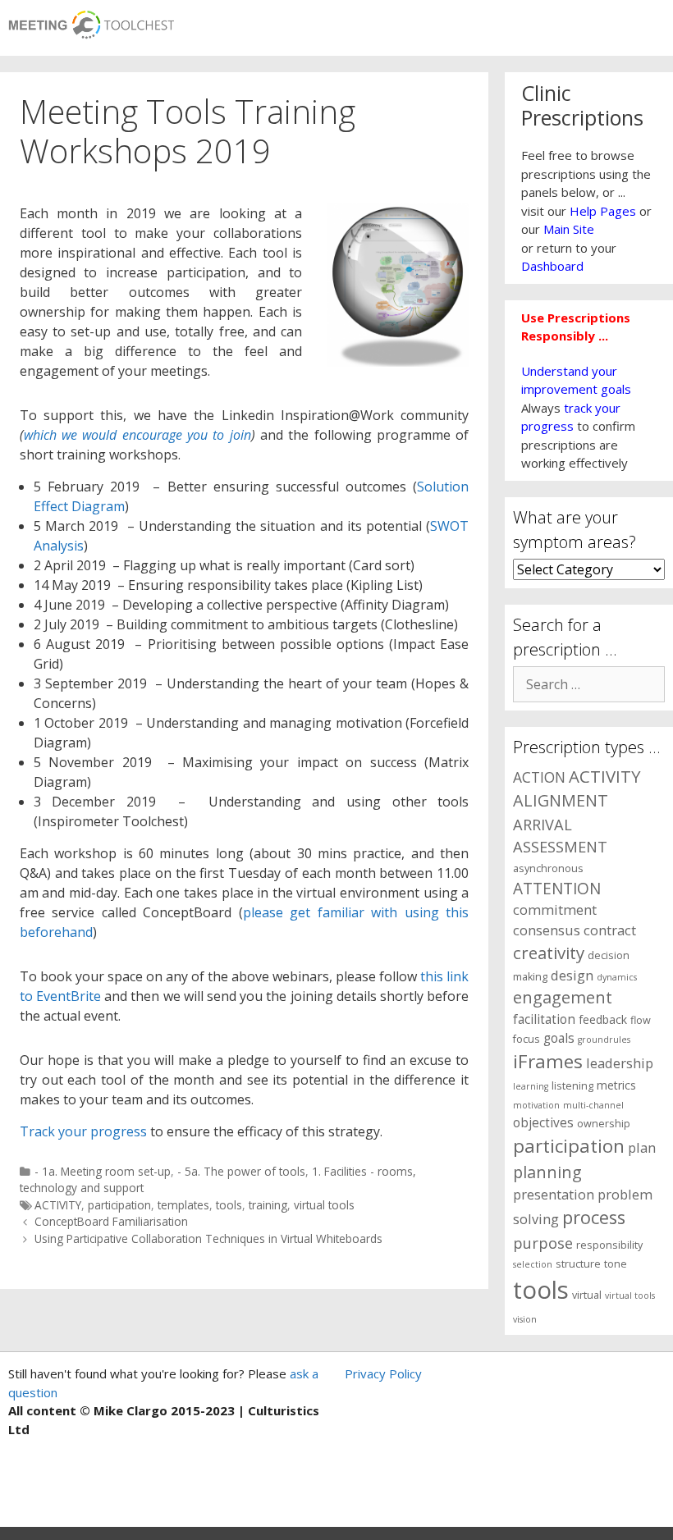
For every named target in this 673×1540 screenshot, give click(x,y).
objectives (543, 1122)
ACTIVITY (57, 1205)
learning (530, 1086)
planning (547, 1172)
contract (610, 930)
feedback (603, 1019)
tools (229, 1205)
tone (615, 1264)
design (572, 975)
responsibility (609, 1245)
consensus (546, 930)
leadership (619, 1062)
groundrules (604, 1039)
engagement (562, 997)
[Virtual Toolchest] (91, 20)
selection (532, 1264)
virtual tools (324, 1205)
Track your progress (83, 1131)
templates (183, 1205)
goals (559, 1038)
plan (642, 1147)
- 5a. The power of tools (241, 1171)
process (593, 1217)
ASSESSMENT (560, 846)
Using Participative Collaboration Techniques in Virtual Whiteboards (208, 1238)
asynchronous (548, 868)
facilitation (544, 1019)
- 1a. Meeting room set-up (102, 1171)
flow (640, 1020)
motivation (536, 1105)
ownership (603, 1124)
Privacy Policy (383, 1373)
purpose (543, 1242)
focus (526, 1039)
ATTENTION (557, 888)
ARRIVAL (542, 824)
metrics (616, 1085)
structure (578, 1264)
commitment (555, 909)
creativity (548, 952)
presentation (553, 1194)
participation (119, 1205)
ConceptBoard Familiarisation (111, 1221)
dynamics (617, 977)
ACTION (539, 777)
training (268, 1205)
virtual (587, 1295)
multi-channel (593, 1105)
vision (525, 1319)
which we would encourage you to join (137, 435)
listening (572, 1086)
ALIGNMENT (560, 800)
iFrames (548, 1061)
